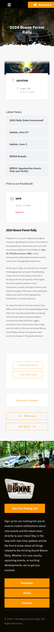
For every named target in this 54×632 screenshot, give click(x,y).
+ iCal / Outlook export (28, 374)
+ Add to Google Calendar (28, 365)
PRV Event (29, 416)
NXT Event (24, 426)
